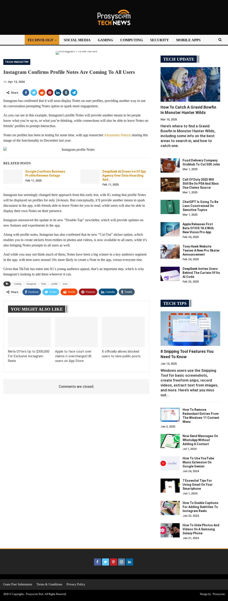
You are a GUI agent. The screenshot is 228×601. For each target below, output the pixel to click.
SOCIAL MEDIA (77, 40)
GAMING (105, 40)
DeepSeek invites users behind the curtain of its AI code (201, 273)
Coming (17, 284)
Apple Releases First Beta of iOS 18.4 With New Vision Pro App (198, 228)
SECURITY (159, 40)
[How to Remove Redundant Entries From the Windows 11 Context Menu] (170, 415)
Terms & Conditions (49, 584)
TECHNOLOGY (40, 40)
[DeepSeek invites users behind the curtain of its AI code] (170, 274)
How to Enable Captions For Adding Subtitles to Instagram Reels (200, 507)
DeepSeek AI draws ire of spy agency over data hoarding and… (124, 175)
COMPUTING (131, 40)
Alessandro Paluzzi (117, 135)
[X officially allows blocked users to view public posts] (123, 332)
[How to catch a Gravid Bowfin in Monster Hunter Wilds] (190, 84)
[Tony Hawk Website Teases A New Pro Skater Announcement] (170, 251)
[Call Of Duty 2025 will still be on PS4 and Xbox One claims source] (170, 185)
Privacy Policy (76, 584)
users (65, 284)
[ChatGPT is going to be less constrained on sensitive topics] (170, 207)
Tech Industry (17, 62)
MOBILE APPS (188, 40)
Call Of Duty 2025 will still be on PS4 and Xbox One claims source (201, 183)
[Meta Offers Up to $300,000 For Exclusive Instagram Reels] (29, 332)
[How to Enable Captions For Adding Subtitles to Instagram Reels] (170, 508)
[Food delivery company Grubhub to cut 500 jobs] (170, 165)
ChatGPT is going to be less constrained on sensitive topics (200, 206)
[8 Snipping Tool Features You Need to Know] (190, 328)
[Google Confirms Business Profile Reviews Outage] (12, 176)
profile (54, 284)
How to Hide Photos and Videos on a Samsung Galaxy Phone (201, 529)
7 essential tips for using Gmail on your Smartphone (198, 484)
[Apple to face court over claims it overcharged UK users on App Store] (76, 332)
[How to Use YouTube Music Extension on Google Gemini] (170, 463)
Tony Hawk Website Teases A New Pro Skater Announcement (201, 250)
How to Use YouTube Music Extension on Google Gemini (198, 462)
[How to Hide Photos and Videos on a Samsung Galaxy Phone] (170, 530)
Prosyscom (219, 594)
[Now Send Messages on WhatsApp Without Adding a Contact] (170, 441)
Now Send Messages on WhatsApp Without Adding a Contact (200, 440)
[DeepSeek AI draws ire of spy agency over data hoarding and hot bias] (90, 176)
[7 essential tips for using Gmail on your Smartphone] (170, 486)
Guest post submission (17, 584)
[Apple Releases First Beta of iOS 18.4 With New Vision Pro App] (170, 229)
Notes (43, 284)
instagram (31, 284)
